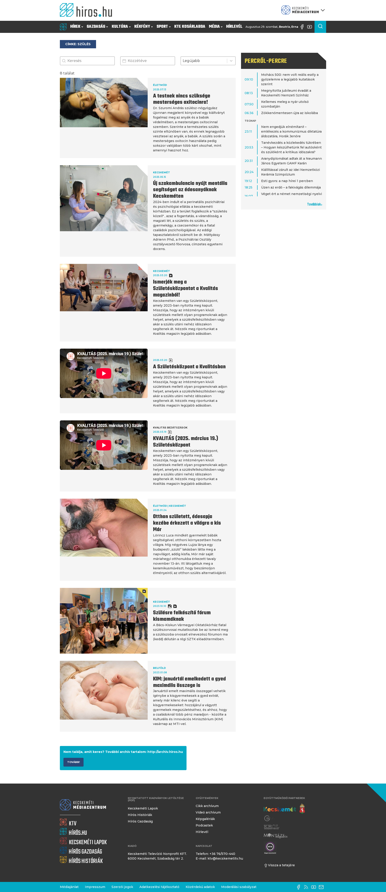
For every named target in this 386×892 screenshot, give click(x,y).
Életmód (160, 85)
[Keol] (271, 827)
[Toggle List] (231, 61)
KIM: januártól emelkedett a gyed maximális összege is (189, 682)
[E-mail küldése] (322, 887)
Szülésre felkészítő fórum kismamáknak (182, 616)
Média (214, 26)
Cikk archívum (207, 806)
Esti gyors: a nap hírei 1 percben (287, 181)
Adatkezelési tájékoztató (159, 887)
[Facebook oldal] (303, 27)
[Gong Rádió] (270, 818)
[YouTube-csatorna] (311, 27)
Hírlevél (234, 26)
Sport (162, 26)
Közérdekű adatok (200, 887)
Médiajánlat (69, 887)
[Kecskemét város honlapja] (284, 808)
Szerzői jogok (122, 887)
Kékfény (142, 26)
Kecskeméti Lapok (143, 808)
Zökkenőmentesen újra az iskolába (289, 113)
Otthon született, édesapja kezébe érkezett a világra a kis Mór (187, 523)
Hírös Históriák (140, 815)
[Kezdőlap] (88, 10)
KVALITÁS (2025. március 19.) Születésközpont (185, 442)
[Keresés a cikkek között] (320, 27)
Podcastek (204, 825)
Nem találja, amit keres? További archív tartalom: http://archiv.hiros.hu (123, 752)
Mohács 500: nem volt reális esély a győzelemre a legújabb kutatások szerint (290, 79)
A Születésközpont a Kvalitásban (189, 367)
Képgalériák (205, 819)
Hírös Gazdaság (140, 821)
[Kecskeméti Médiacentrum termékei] (302, 10)
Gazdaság (96, 26)
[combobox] (204, 61)
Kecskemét (161, 172)
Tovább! (73, 762)
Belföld (159, 668)
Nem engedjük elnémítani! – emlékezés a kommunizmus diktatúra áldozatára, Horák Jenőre (291, 131)
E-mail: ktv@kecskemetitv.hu (219, 858)
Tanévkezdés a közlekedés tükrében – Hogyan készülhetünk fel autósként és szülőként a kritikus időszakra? (291, 147)
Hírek (75, 26)
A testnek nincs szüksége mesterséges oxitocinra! (181, 99)
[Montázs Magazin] (275, 835)
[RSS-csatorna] (307, 887)
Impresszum (95, 887)
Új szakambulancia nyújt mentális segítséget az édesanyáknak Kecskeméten (190, 190)
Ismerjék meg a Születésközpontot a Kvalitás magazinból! (185, 288)
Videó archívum (208, 812)
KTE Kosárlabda (189, 26)
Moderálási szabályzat (238, 887)
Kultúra (120, 26)
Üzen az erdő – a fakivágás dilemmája (291, 187)
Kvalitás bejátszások (170, 427)
